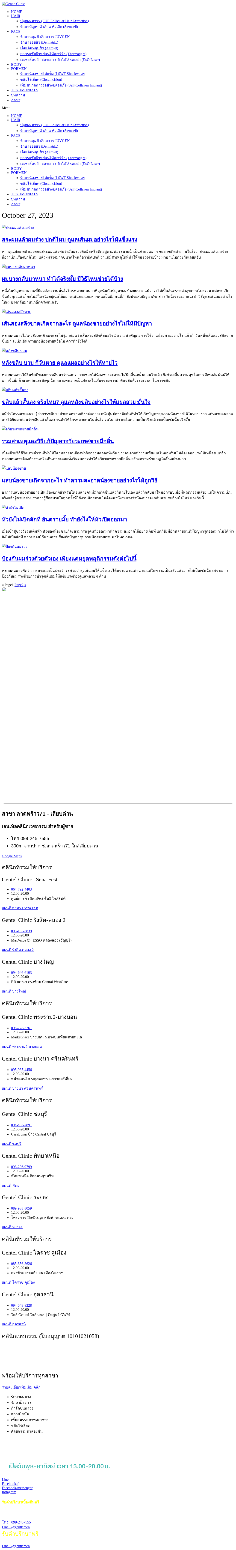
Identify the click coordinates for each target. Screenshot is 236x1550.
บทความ (18, 95)
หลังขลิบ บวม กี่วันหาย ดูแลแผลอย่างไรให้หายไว (60, 363)
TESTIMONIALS (24, 90)
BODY (16, 64)
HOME (16, 12)
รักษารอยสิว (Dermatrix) (39, 42)
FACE (16, 31)
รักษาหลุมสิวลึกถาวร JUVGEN (45, 37)
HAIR (15, 16)
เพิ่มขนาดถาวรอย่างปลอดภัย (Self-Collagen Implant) (61, 85)
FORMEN (19, 69)
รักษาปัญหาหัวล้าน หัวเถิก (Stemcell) (49, 27)
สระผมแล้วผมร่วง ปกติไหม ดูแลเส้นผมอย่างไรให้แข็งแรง (69, 240)
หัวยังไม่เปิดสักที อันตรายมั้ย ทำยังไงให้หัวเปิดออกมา (64, 519)
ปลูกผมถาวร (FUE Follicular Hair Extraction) (54, 21)
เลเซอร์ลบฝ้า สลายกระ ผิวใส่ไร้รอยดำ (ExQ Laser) (60, 60)
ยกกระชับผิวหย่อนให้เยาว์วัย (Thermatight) (53, 54)
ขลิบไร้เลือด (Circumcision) (41, 79)
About (15, 100)
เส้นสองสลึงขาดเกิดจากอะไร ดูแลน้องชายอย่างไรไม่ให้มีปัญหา (77, 324)
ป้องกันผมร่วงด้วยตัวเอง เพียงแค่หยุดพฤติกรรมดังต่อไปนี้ (69, 559)
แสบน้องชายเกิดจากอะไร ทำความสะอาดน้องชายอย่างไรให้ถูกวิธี (80, 480)
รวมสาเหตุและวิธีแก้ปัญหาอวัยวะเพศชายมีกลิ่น (58, 441)
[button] (118, 108)
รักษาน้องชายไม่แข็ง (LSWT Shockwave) (52, 74)
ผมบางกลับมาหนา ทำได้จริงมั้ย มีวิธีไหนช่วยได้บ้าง (62, 279)
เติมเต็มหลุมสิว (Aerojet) (39, 48)
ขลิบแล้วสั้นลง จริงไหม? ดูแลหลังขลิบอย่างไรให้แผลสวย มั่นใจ (76, 402)
